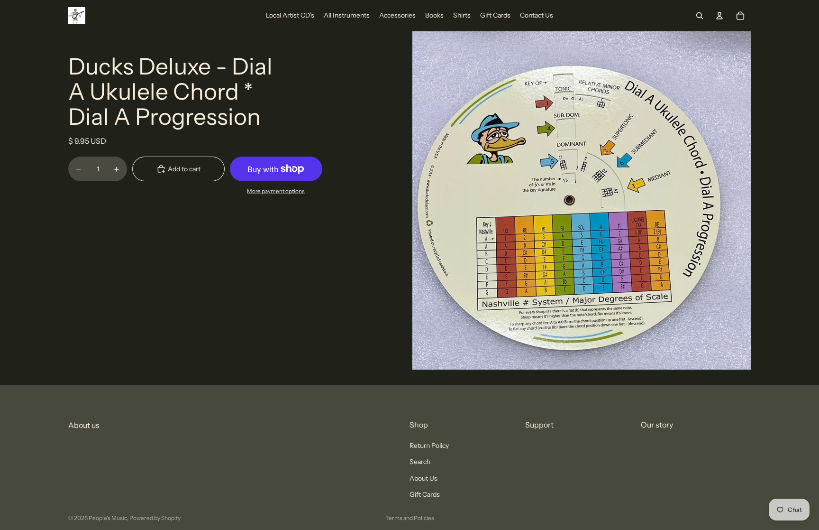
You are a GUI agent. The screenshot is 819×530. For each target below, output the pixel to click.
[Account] (719, 15)
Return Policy (429, 445)
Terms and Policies (409, 517)
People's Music (108, 517)
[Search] (699, 15)
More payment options (276, 191)
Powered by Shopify (155, 517)
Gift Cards (425, 494)
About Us (423, 478)
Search (420, 462)
